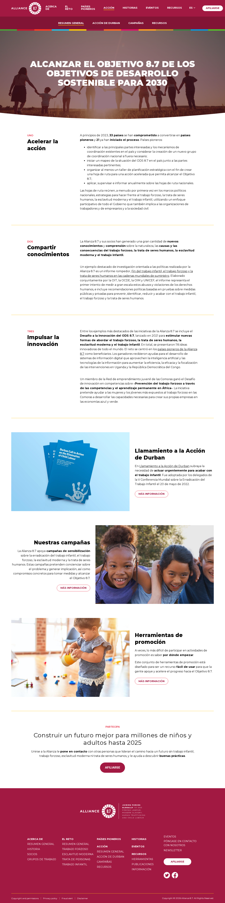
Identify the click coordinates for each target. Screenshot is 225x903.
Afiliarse (212, 8)
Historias (130, 8)
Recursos (174, 8)
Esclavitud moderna (77, 854)
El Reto (69, 8)
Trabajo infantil (74, 864)
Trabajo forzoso (75, 849)
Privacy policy (50, 898)
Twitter (167, 875)
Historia (33, 849)
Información (141, 869)
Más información (152, 493)
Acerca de (51, 8)
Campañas (136, 23)
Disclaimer (82, 898)
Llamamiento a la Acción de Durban (164, 466)
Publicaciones (143, 864)
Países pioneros (88, 8)
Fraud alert (67, 898)
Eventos (152, 8)
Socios (32, 854)
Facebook (175, 875)
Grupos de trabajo (41, 859)
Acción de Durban (106, 23)
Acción (109, 8)
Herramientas (142, 859)
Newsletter (173, 850)
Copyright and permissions (25, 898)
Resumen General (71, 23)
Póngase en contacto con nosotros (180, 843)
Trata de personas (76, 859)
